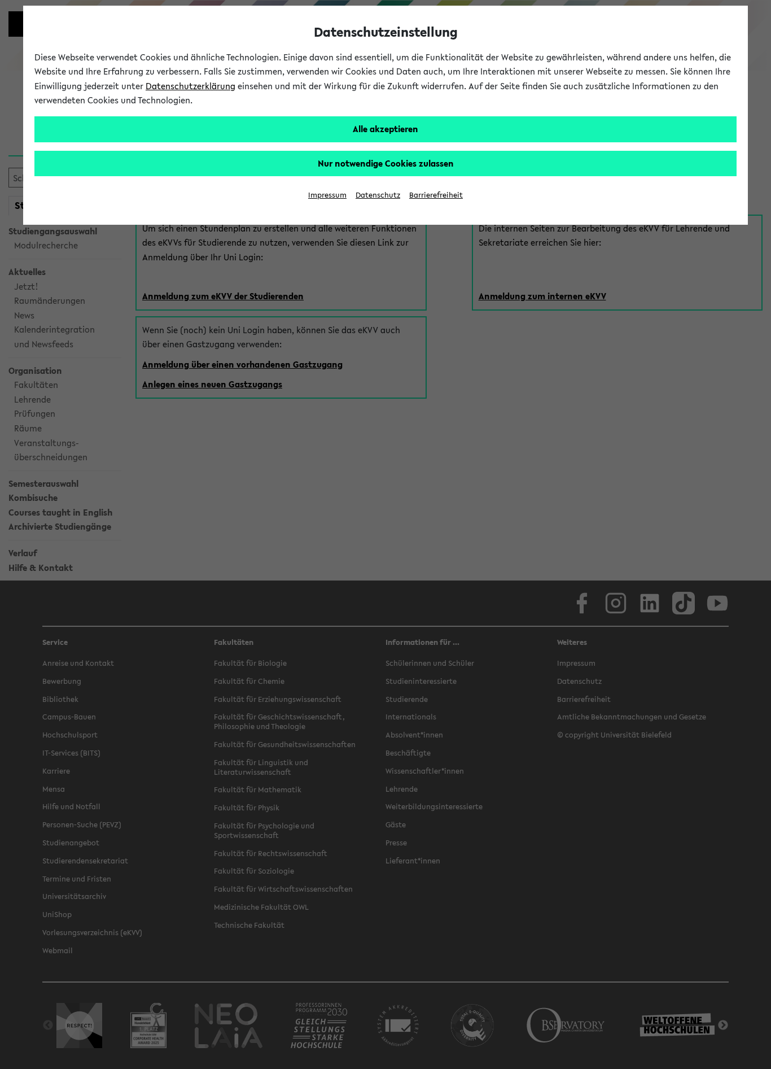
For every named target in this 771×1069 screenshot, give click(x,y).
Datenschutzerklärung (190, 86)
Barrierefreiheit (436, 195)
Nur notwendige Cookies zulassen (386, 163)
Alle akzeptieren (385, 129)
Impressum (327, 195)
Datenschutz (378, 195)
